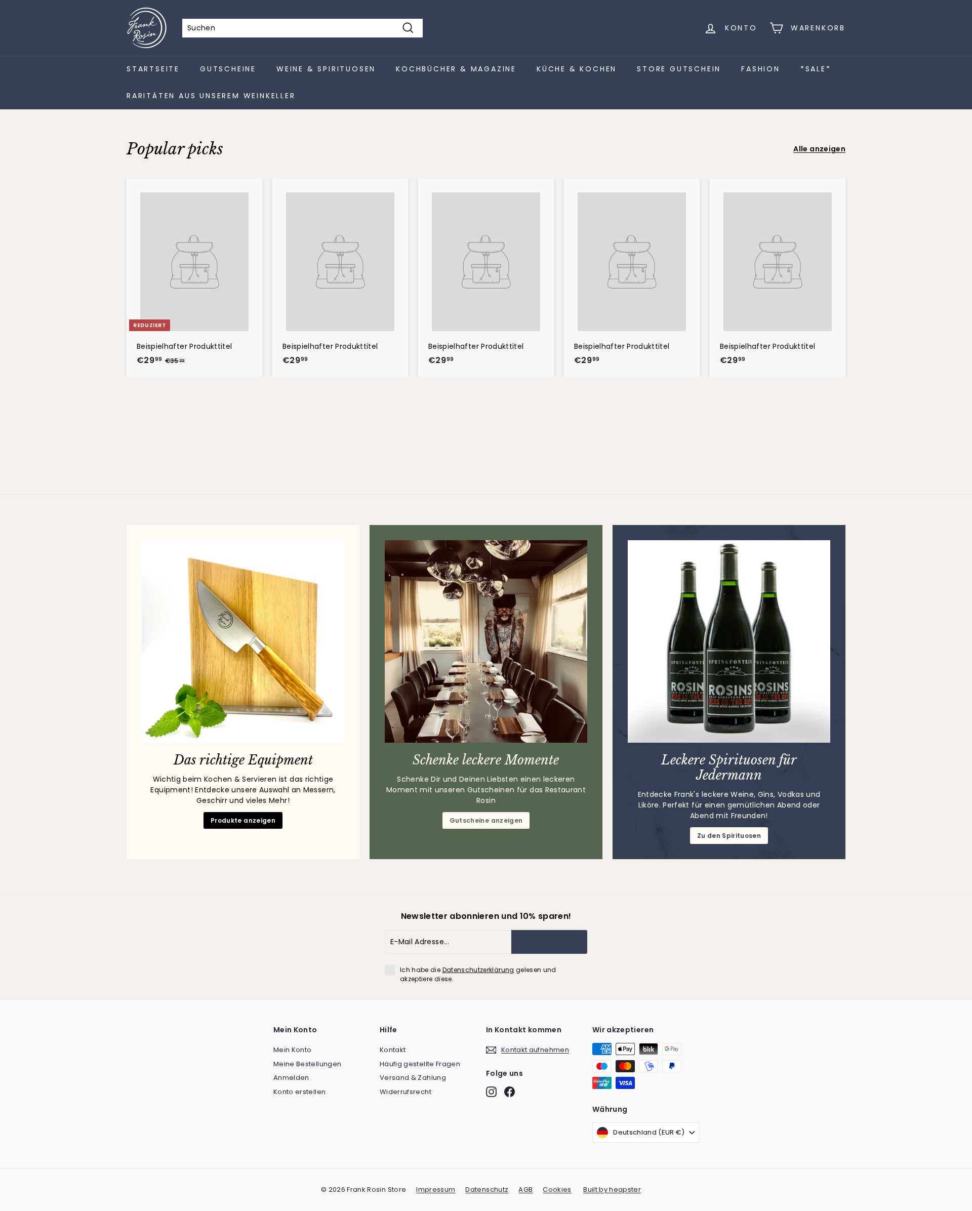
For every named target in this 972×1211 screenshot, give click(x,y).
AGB (525, 1189)
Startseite (153, 69)
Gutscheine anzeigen (486, 820)
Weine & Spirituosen (326, 69)
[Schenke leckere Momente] (486, 641)
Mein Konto (292, 1050)
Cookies (557, 1189)
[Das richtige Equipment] (243, 641)
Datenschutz (486, 1189)
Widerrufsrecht (405, 1092)
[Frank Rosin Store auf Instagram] (491, 1091)
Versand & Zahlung (413, 1077)
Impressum (435, 1189)
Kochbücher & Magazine (456, 69)
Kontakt (393, 1050)
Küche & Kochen (577, 69)
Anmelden (291, 1077)
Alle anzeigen (819, 149)
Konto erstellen (299, 1092)
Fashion (760, 69)
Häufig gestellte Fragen (420, 1064)
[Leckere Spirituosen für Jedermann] (729, 641)
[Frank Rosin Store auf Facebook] (509, 1091)
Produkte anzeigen (243, 820)
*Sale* (815, 69)
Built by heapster (612, 1189)
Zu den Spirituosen (729, 835)
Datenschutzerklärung (478, 969)
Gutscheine (228, 69)
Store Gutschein (679, 69)
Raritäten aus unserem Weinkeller (211, 96)
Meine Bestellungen (307, 1064)
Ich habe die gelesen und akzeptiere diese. (478, 974)
